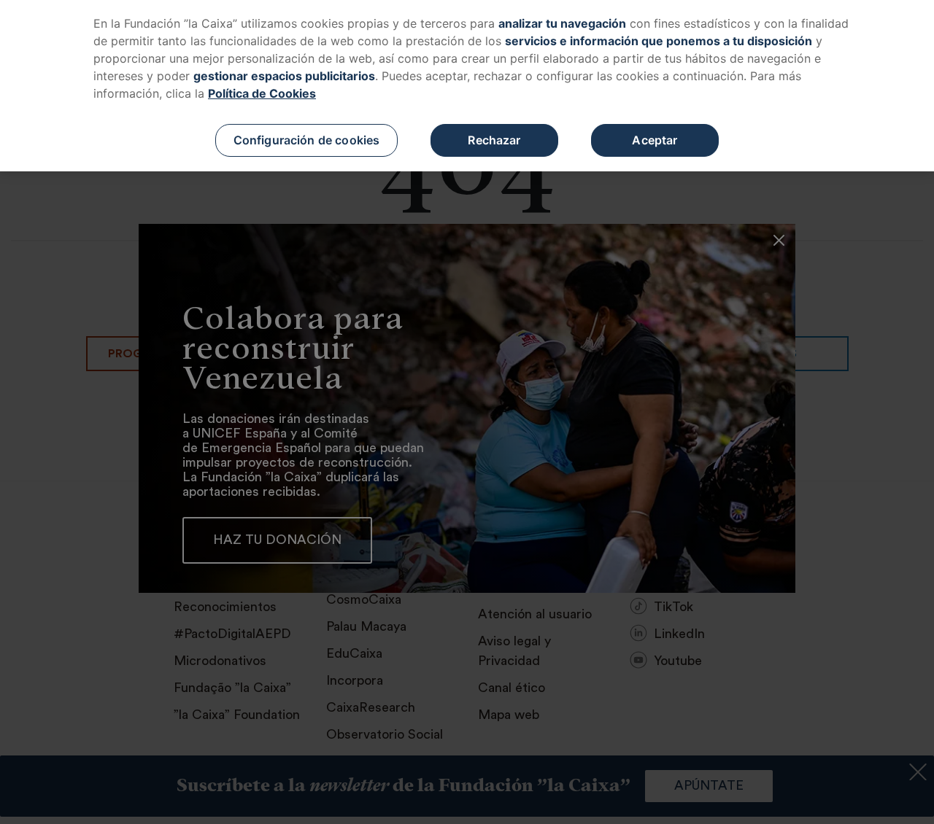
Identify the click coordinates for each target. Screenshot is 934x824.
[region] (467, 85)
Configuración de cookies (307, 140)
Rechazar (494, 140)
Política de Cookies (262, 93)
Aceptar (654, 140)
